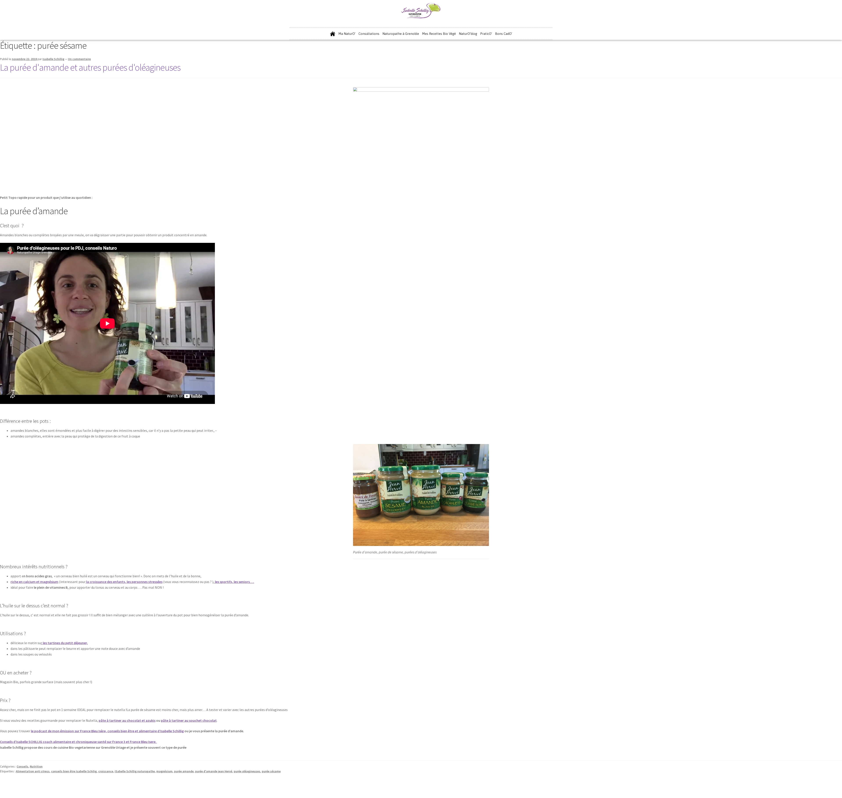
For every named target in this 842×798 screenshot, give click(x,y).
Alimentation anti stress (33, 771)
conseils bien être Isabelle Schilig (74, 771)
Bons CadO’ (503, 34)
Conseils (22, 766)
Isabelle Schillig (53, 59)
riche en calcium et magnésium (34, 581)
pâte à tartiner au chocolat (120, 720)
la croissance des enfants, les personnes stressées (124, 581)
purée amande (184, 771)
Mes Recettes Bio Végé (439, 34)
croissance (105, 771)
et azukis (148, 720)
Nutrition (36, 766)
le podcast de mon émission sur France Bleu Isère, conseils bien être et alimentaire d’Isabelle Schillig (107, 731)
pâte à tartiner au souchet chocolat (189, 720)
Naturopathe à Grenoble (400, 34)
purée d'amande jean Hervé (213, 771)
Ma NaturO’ (346, 34)
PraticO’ (486, 34)
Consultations (369, 34)
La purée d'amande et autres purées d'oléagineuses (90, 67)
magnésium (164, 771)
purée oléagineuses (247, 771)
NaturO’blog (468, 34)
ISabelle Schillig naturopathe (135, 771)
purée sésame (271, 771)
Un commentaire (79, 59)
